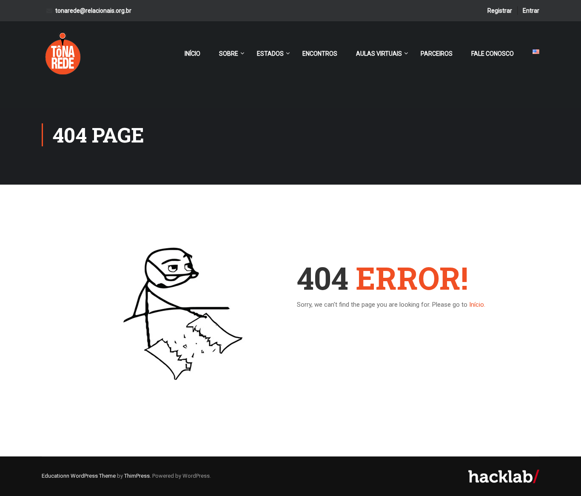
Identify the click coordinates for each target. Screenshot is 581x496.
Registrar (499, 10)
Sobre (228, 53)
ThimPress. (137, 476)
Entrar (531, 10)
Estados (270, 53)
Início (192, 53)
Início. (477, 304)
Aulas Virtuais (379, 53)
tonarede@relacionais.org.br (93, 10)
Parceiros (437, 53)
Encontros (319, 53)
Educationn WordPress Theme (79, 476)
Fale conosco (492, 53)
